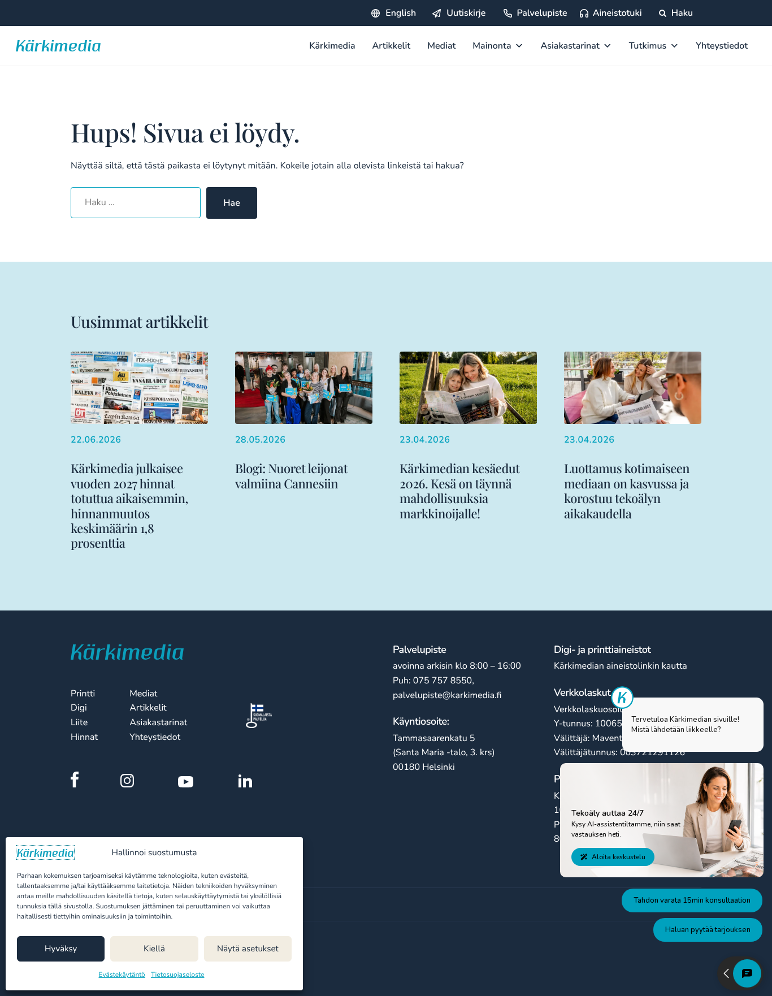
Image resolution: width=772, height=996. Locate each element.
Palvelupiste (542, 13)
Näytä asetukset (248, 949)
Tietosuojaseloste (177, 975)
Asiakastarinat (570, 46)
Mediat (441, 46)
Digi (79, 707)
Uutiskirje (465, 13)
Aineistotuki (617, 13)
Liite (79, 722)
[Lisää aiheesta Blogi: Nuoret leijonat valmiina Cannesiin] (303, 421)
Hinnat (84, 737)
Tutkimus (648, 46)
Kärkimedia (332, 46)
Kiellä (154, 949)
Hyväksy (61, 949)
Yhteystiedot (722, 46)
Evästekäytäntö (122, 975)
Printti (83, 693)
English (400, 13)
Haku (681, 13)
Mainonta (491, 46)
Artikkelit (391, 46)
